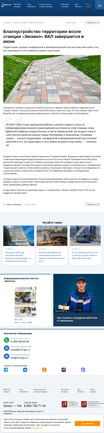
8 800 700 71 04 (35, 405)
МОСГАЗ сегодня (7, 390)
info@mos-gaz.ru (19, 357)
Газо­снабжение (23, 390)
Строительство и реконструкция (40, 390)
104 (19, 405)
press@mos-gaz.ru (20, 349)
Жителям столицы (65, 390)
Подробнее (37, 427)
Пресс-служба (93, 390)
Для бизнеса (81, 390)
